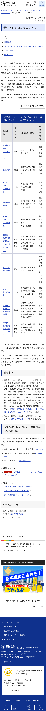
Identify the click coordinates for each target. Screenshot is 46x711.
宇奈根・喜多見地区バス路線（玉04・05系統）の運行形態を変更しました (23, 545)
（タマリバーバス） (6, 154)
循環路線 (6, 241)
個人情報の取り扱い (11, 631)
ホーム (6, 709)
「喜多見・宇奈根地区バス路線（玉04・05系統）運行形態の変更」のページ (24, 410)
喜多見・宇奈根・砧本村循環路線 (6, 310)
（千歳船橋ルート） (6, 225)
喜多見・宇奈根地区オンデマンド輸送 (6, 328)
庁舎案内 (7, 661)
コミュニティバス (14, 536)
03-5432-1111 (14, 654)
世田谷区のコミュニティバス (17, 550)
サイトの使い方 (9, 626)
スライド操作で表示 (36, 106)
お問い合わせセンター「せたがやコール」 (29, 672)
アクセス (40, 709)
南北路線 (6, 170)
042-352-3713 (25, 460)
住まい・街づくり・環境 (27, 10)
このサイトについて (11, 622)
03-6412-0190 (39, 449)
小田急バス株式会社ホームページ (17, 486)
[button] (28, 4)
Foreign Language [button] (35, 5)
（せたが (6, 244)
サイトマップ (8, 639)
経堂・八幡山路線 (6, 269)
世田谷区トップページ (9, 10)
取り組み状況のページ (20, 419)
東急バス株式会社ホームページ (16, 495)
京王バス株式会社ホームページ (16, 490)
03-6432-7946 (17, 514)
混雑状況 (28, 709)
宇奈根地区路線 (6, 204)
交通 (38, 10)
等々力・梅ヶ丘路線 (6, 292)
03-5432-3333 (17, 682)
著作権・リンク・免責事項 (14, 635)
